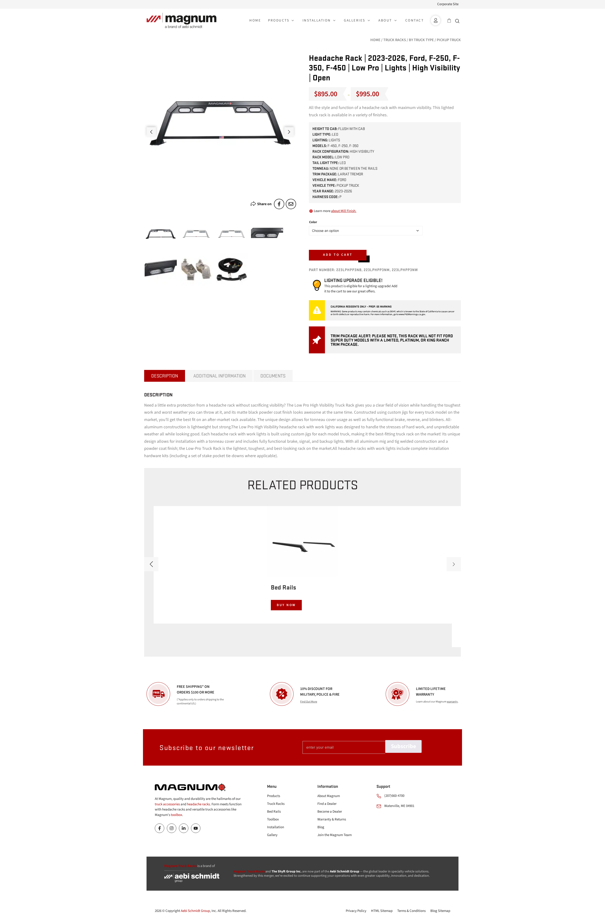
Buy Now (286, 605)
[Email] (291, 204)
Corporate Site (447, 4)
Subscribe (403, 746)
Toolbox (273, 819)
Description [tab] (164, 376)
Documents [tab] (272, 376)
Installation (275, 827)
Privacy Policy (356, 910)
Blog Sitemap (440, 910)
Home (375, 40)
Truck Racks (394, 40)
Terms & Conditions (411, 910)
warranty (452, 702)
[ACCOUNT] (435, 20)
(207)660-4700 (394, 795)
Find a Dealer (327, 803)
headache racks (198, 804)
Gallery (272, 834)
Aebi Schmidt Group (195, 910)
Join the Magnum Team (334, 834)
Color (313, 222)
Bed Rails (274, 811)
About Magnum (328, 795)
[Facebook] (279, 204)
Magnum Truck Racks (249, 871)
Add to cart (338, 254)
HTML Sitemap (382, 910)
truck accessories (167, 804)
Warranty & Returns (331, 819)
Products (273, 795)
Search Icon (458, 20)
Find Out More (308, 702)
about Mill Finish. (343, 210)
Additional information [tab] (219, 376)
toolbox (176, 814)
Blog (320, 827)
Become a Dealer (329, 811)
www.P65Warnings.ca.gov (412, 314)
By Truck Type (421, 40)
